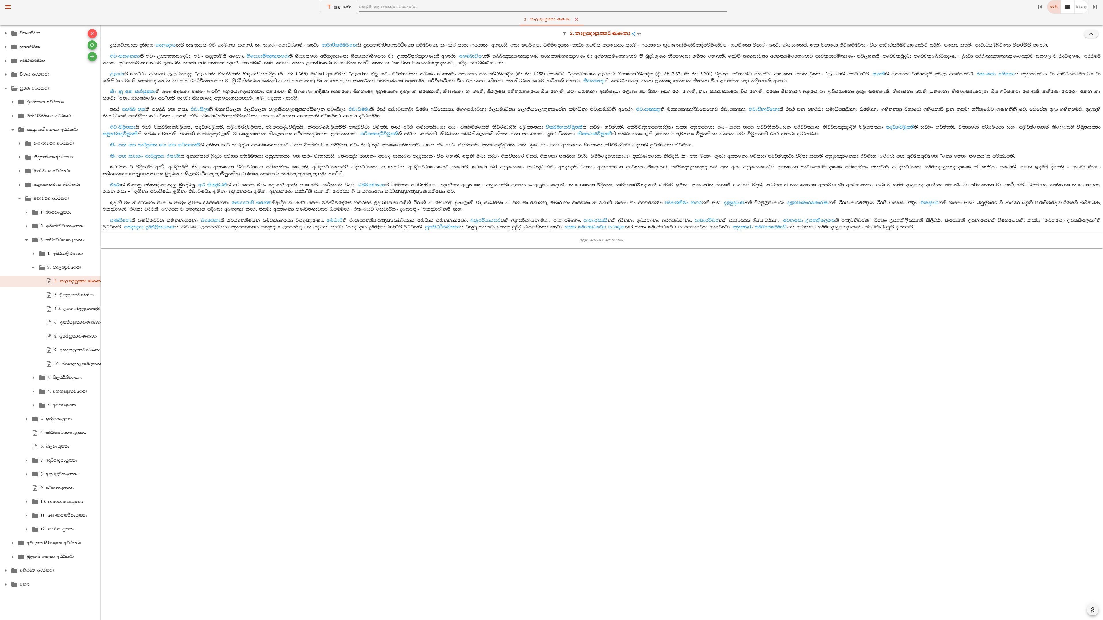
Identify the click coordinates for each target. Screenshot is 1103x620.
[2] (1068, 7)
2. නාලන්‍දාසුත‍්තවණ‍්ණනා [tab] (547, 19)
